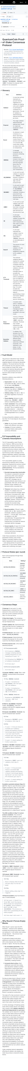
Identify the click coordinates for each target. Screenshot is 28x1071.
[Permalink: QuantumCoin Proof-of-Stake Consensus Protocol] (1, 42)
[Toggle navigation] (2, 2)
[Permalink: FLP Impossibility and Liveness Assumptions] (1, 437)
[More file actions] (26, 34)
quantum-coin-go (6, 8)
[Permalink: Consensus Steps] (1, 605)
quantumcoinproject (9, 7)
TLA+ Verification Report (16, 57)
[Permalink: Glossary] (1, 90)
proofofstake (5, 21)
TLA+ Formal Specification (16, 49)
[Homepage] (14, 2)
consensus (15, 19)
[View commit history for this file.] (26, 27)
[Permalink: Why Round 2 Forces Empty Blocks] (1, 922)
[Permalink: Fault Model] (1, 355)
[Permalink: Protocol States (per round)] (1, 552)
